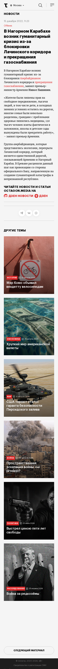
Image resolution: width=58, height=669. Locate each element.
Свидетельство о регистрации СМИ (30, 665)
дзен (43, 195)
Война (10, 458)
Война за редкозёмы (22, 593)
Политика (12, 523)
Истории (12, 278)
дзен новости (21, 195)
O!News (8, 26)
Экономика (13, 339)
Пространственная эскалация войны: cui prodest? (23, 467)
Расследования (15, 588)
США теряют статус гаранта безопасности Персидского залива (24, 405)
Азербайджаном (30, 78)
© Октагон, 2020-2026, (29, 661)
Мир (9, 397)
